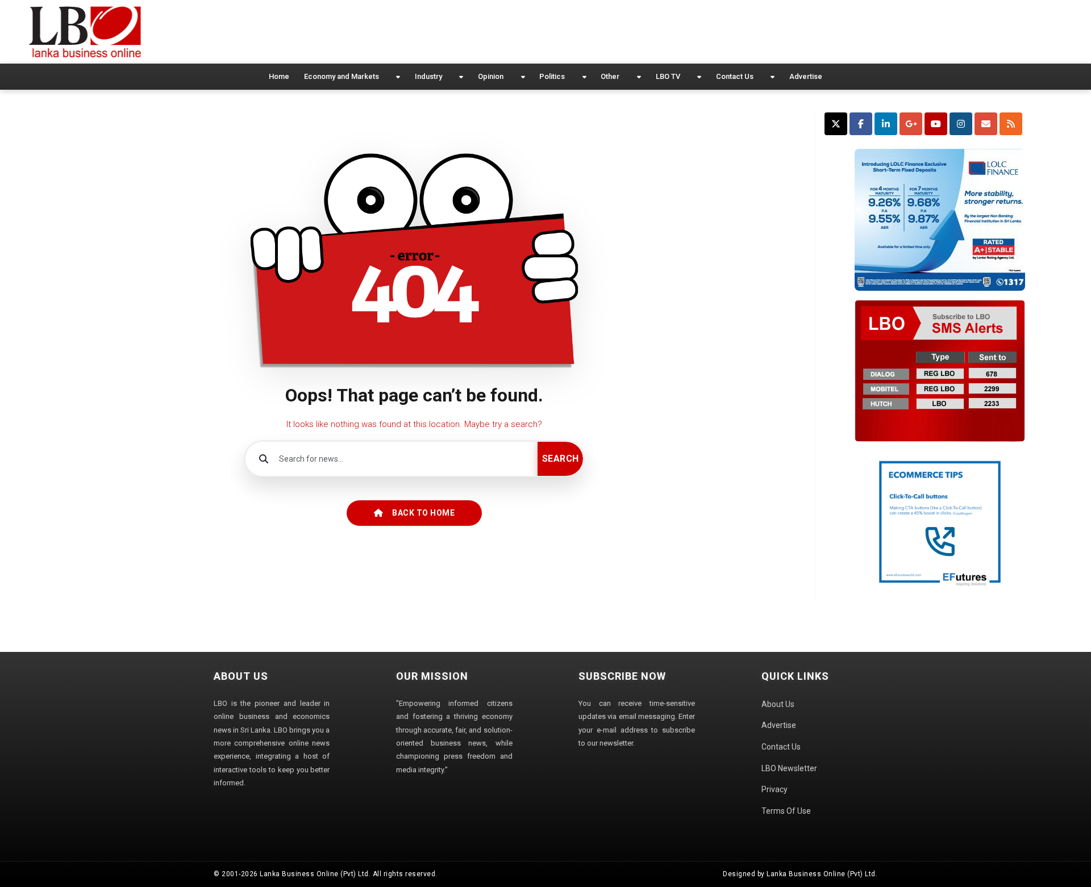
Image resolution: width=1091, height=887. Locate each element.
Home (279, 76)
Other (610, 76)
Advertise (805, 76)
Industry (428, 76)
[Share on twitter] (836, 123)
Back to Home (423, 512)
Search (560, 458)
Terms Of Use (786, 810)
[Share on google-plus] (911, 123)
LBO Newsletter (789, 768)
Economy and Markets (341, 76)
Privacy (774, 789)
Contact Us (734, 76)
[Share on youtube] (936, 123)
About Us (777, 704)
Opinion (490, 76)
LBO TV (668, 76)
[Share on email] (986, 123)
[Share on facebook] (861, 123)
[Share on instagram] (961, 123)
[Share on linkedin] (886, 123)
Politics (552, 76)
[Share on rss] (1011, 123)
